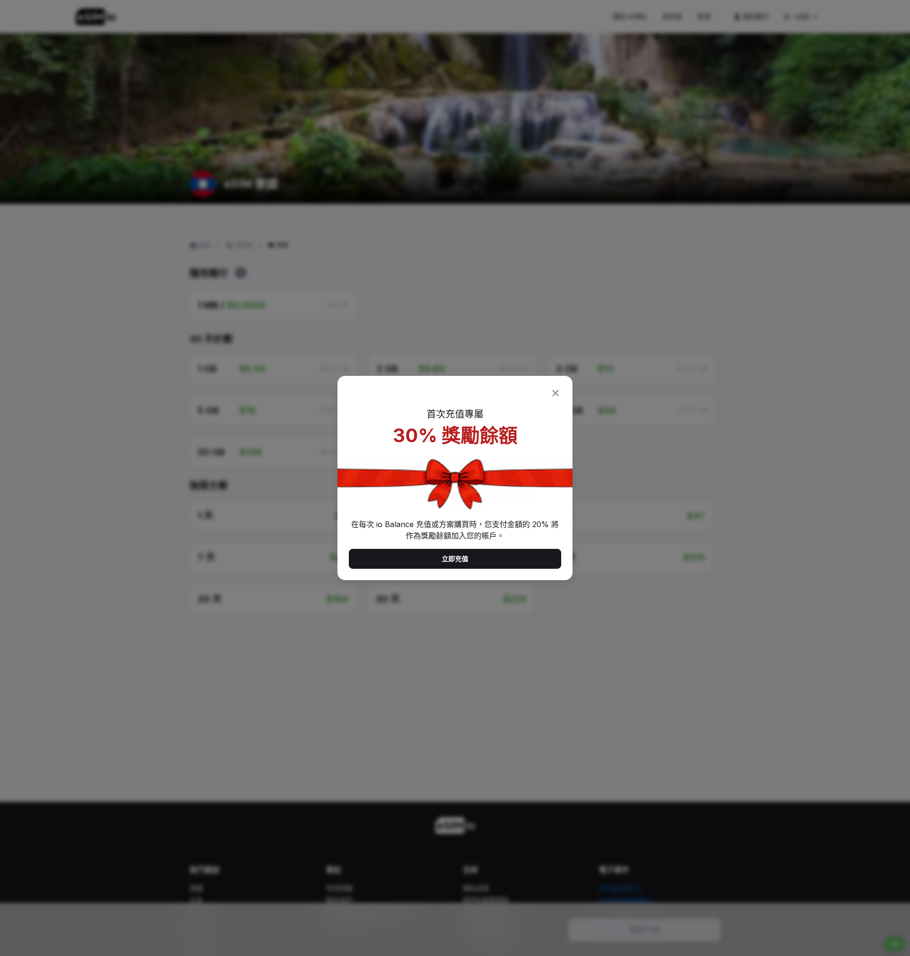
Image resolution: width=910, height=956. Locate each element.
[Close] (555, 393)
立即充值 (455, 559)
